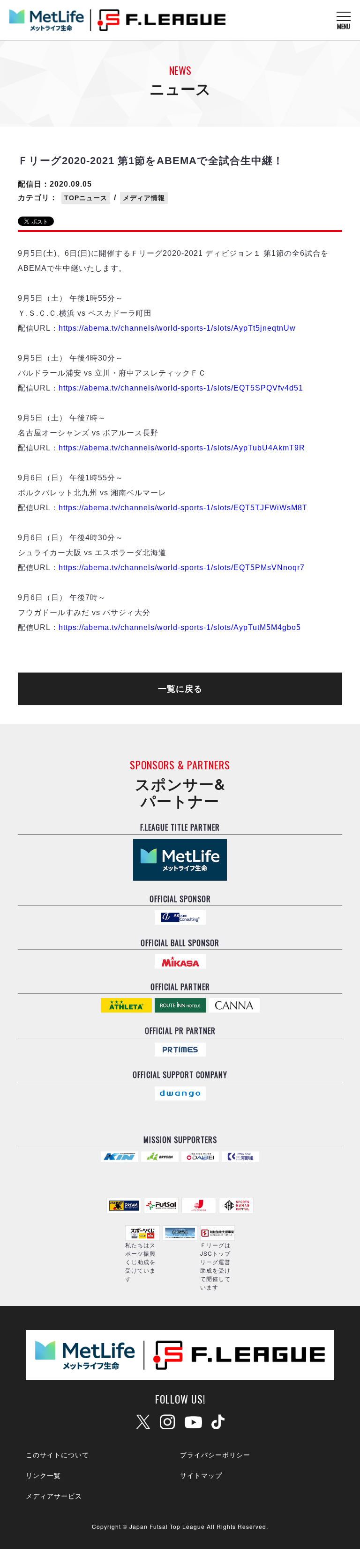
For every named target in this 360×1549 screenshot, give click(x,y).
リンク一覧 (43, 1475)
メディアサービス (54, 1495)
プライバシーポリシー (215, 1454)
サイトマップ (201, 1475)
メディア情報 (144, 198)
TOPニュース (85, 198)
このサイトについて (57, 1454)
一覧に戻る (180, 689)
